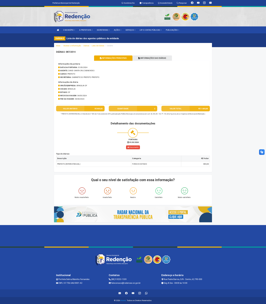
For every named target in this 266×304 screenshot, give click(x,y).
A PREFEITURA (85, 30)
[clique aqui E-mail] (119, 293)
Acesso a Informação (72, 46)
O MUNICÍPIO (68, 30)
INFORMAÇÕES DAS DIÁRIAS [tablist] (153, 58)
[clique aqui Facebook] (126, 293)
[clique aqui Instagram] (139, 293)
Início (58, 46)
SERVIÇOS (130, 30)
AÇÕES (117, 30)
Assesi (123, 300)
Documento (134, 147)
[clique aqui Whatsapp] (146, 293)
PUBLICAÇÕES (172, 30)
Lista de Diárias (98, 46)
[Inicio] (57, 29)
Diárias (86, 46)
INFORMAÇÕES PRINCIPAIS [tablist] (114, 58)
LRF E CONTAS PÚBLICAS (150, 30)
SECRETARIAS (103, 30)
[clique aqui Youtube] (133, 293)
